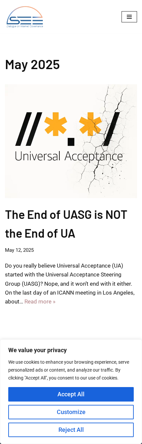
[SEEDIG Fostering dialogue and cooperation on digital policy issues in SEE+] (26, 17)
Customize (71, 411)
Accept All (71, 394)
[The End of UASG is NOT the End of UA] (71, 141)
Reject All (71, 429)
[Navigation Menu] (129, 16)
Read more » (39, 301)
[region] (71, 391)
